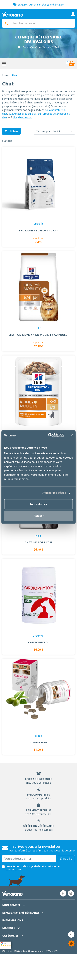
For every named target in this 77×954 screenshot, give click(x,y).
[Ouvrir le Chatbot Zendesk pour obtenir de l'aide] (71, 943)
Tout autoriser (38, 504)
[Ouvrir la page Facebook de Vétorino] (63, 893)
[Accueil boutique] (12, 13)
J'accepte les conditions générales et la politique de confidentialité (33, 868)
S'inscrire (66, 859)
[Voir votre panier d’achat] (71, 64)
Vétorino (7, 951)
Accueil (5, 75)
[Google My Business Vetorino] (5, 945)
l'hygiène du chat (22, 117)
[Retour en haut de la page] (71, 934)
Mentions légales (33, 951)
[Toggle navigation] (73, 14)
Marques (9, 928)
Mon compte (11, 905)
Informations (13, 920)
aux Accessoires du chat (23, 113)
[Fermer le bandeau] (71, 435)
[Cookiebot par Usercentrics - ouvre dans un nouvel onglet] (48, 435)
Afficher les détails (54, 492)
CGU (56, 951)
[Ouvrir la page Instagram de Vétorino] (71, 893)
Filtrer (14, 131)
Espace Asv (21, 912)
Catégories (10, 935)
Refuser (39, 515)
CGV (48, 951)
